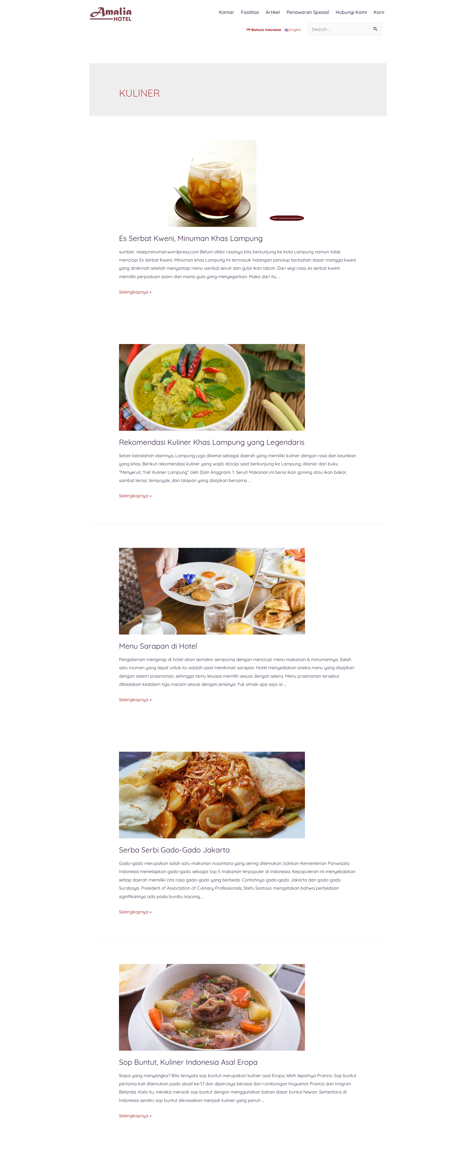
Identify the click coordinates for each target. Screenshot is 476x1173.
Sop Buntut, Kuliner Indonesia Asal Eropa (188, 1062)
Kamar (226, 12)
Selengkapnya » (135, 292)
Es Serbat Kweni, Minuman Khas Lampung (191, 238)
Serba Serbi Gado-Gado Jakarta (174, 849)
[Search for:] (345, 29)
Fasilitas (250, 12)
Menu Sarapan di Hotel (158, 646)
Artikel (273, 12)
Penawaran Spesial (308, 12)
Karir (379, 12)
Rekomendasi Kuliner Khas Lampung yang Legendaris (211, 442)
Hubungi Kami (351, 12)
